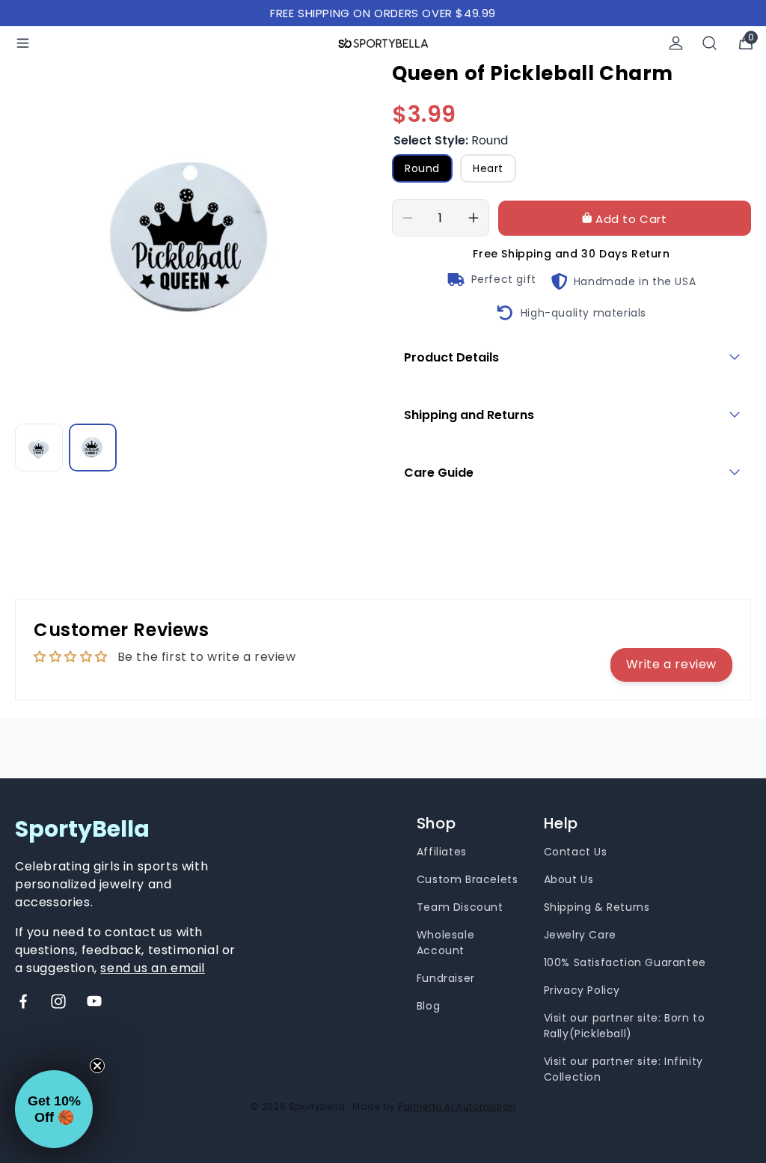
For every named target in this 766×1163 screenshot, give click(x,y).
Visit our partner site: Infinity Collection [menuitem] (623, 1069)
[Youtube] (94, 1001)
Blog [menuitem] (428, 1005)
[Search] (710, 43)
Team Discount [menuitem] (460, 907)
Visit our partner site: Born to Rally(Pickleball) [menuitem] (624, 1025)
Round (422, 168)
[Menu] (22, 43)
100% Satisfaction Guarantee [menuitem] (625, 962)
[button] (54, 1109)
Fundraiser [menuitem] (446, 978)
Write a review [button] (671, 664)
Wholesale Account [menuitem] (445, 942)
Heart (488, 168)
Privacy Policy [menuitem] (582, 990)
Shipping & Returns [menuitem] (597, 907)
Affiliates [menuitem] (442, 851)
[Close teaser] (97, 1065)
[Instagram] (58, 1001)
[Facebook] (23, 1001)
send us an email (152, 968)
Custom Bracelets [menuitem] (467, 879)
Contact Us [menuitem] (575, 851)
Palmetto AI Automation (456, 1106)
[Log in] (676, 43)
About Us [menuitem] (569, 879)
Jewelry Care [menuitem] (580, 934)
